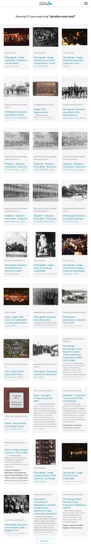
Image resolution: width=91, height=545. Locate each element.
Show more (44, 541)
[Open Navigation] (79, 3)
